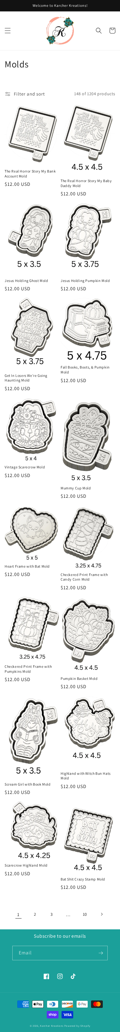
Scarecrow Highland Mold (26, 865)
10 (85, 914)
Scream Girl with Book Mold (28, 784)
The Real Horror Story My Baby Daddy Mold (86, 183)
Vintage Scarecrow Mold (25, 467)
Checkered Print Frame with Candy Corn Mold (84, 577)
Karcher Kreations (51, 1025)
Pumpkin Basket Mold (79, 678)
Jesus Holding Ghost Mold (26, 280)
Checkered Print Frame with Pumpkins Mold (28, 669)
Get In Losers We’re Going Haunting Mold (26, 378)
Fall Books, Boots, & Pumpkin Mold (85, 369)
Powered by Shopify (77, 1025)
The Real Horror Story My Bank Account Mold (30, 173)
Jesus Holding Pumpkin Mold (85, 280)
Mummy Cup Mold (76, 488)
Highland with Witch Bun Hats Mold (86, 776)
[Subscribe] (100, 953)
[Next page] (101, 914)
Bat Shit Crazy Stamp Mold (83, 879)
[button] (7, 30)
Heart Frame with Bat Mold (27, 566)
